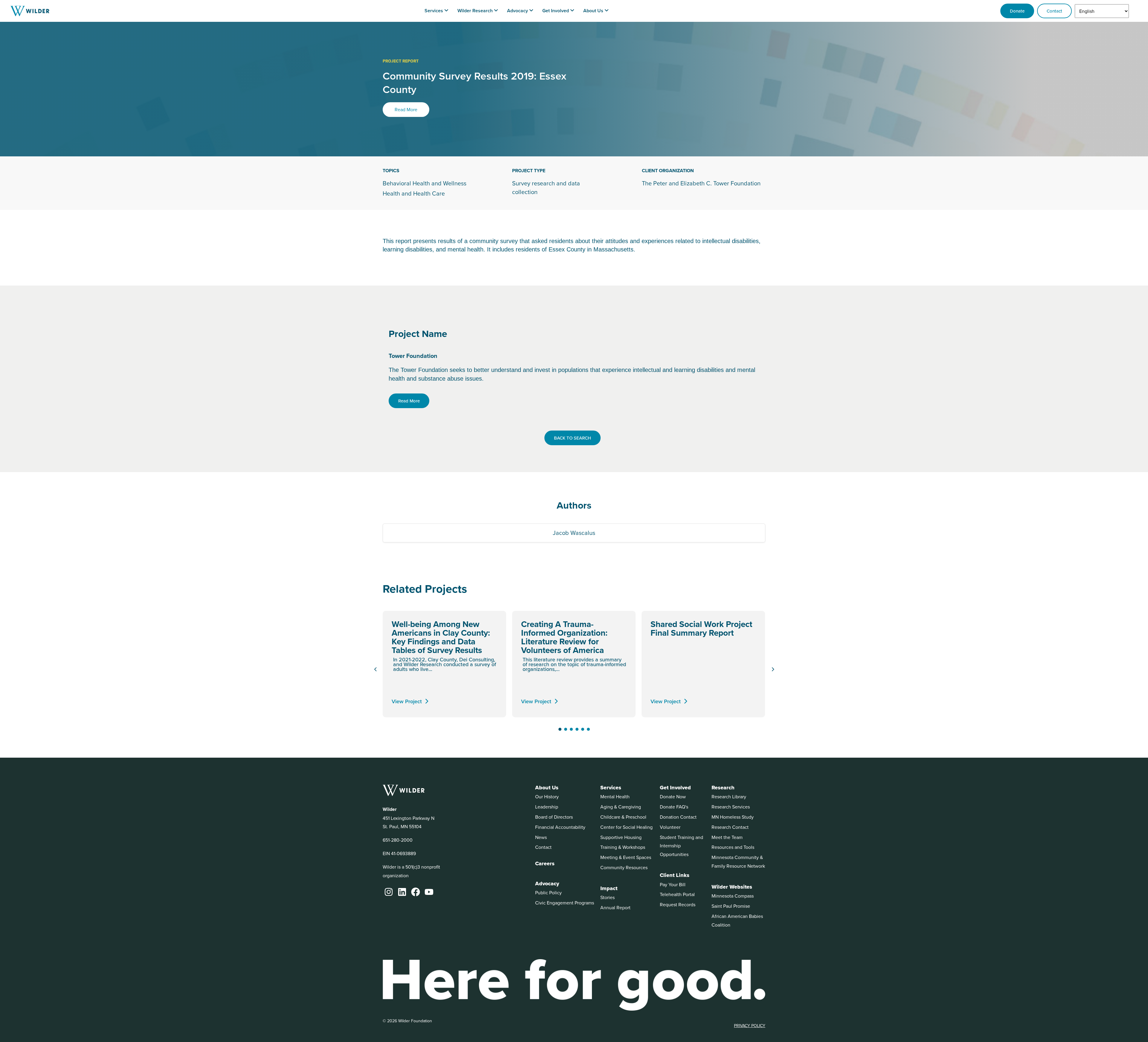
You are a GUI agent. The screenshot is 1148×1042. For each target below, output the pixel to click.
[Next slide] (772, 669)
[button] (559, 729)
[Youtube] (429, 892)
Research (723, 787)
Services (610, 787)
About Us (546, 787)
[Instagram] (389, 892)
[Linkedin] (402, 892)
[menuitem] (436, 11)
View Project (407, 701)
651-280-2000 (398, 840)
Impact (608, 888)
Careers (545, 863)
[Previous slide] (375, 669)
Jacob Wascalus (574, 532)
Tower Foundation (413, 355)
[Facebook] (416, 892)
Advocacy (547, 883)
